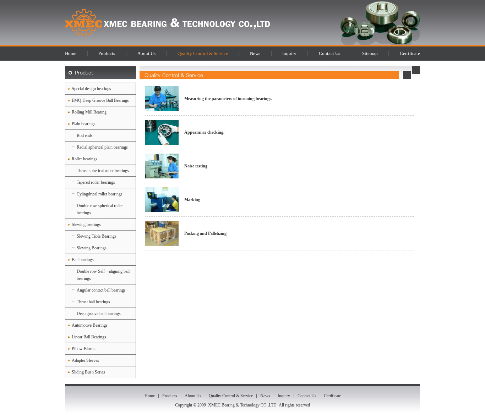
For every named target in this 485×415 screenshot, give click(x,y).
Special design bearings (91, 88)
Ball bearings (83, 259)
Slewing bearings (86, 224)
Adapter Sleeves (85, 360)
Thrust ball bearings (93, 301)
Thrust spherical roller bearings (103, 170)
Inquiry (289, 53)
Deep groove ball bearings (99, 313)
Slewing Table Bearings (96, 236)
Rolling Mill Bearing (89, 112)
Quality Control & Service (203, 53)
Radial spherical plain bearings (102, 147)
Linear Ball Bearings (89, 336)
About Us (146, 53)
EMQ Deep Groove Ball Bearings (100, 100)
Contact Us (329, 53)
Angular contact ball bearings (101, 290)
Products (106, 53)
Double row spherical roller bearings (100, 209)
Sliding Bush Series (88, 372)
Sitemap (370, 53)
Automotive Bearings (90, 325)
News (255, 53)
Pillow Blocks (84, 348)
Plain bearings (84, 123)
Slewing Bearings (92, 247)
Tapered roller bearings (96, 182)
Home (70, 53)
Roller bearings (84, 158)
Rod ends (85, 135)
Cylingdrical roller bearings (99, 194)
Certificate (410, 53)
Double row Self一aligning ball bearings (103, 275)
